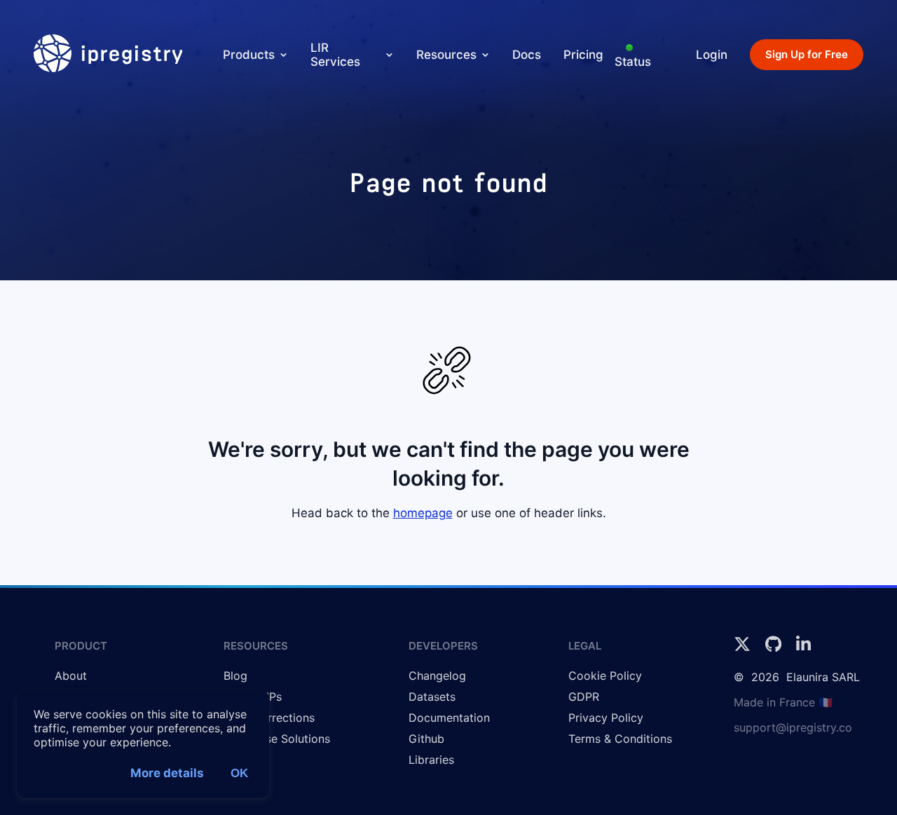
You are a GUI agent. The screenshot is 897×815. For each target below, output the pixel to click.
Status (633, 62)
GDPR (583, 697)
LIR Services (335, 55)
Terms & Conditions (620, 739)
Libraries (431, 760)
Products (249, 55)
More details (167, 773)
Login (711, 55)
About (71, 676)
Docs (526, 55)
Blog (235, 676)
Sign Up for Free (806, 54)
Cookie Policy (605, 676)
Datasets (432, 697)
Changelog (437, 676)
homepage (423, 513)
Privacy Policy (605, 718)
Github (426, 739)
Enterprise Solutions (277, 739)
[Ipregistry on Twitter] (744, 648)
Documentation (449, 718)
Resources (446, 55)
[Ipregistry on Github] (775, 648)
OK (239, 773)
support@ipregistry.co (793, 727)
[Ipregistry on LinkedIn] (803, 648)
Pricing (583, 55)
